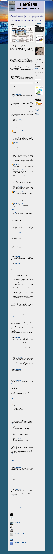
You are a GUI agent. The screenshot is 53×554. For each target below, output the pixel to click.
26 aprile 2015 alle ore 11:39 (17, 223)
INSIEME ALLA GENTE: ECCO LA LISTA (18, 533)
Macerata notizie (37, 110)
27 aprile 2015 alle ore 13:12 (19, 438)
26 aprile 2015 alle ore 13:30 (17, 301)
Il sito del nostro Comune (38, 109)
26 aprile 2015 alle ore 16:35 (19, 186)
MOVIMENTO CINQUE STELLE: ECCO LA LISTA (19, 542)
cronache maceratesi (38, 112)
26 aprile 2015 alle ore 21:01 (19, 426)
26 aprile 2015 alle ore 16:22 (17, 385)
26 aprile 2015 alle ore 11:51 (17, 237)
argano (14, 130)
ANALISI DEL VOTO (12, 520)
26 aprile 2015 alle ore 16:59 (17, 455)
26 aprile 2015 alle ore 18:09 (17, 467)
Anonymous (38, 61)
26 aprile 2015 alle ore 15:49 (17, 369)
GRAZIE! (14, 513)
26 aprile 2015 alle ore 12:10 (17, 256)
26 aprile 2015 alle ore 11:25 (17, 110)
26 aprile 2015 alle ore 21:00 (19, 203)
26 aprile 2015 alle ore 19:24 (17, 489)
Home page (21, 507)
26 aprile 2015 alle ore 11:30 (17, 219)
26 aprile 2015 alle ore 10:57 (17, 94)
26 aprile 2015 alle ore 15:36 (17, 337)
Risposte (13, 272)
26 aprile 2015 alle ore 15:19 (19, 169)
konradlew (26, 548)
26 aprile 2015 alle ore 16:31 (17, 444)
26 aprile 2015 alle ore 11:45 (17, 232)
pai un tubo (36, 71)
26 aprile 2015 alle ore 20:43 (19, 199)
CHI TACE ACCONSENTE (16, 522)
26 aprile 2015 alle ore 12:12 (17, 263)
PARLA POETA (12, 537)
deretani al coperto (37, 58)
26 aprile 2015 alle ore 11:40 (19, 130)
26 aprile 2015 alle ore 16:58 (19, 357)
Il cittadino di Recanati (38, 108)
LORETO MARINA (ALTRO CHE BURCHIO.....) (19, 538)
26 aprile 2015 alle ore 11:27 (17, 212)
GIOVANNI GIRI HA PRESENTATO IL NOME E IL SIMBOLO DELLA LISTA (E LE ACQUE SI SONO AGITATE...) (27, 529)
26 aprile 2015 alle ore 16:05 (17, 380)
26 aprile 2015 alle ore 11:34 (19, 119)
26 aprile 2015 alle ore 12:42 (17, 268)
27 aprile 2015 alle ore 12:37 (19, 431)
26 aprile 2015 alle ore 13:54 (19, 274)
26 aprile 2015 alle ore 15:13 (19, 164)
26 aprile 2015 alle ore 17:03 (19, 191)
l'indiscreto (37, 113)
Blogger (32, 548)
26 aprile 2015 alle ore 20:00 (19, 404)
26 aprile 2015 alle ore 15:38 (17, 346)
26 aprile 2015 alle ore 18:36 (19, 475)
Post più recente (12, 507)
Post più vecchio (31, 507)
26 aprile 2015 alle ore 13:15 (19, 142)
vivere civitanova (37, 114)
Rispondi (12, 96)
